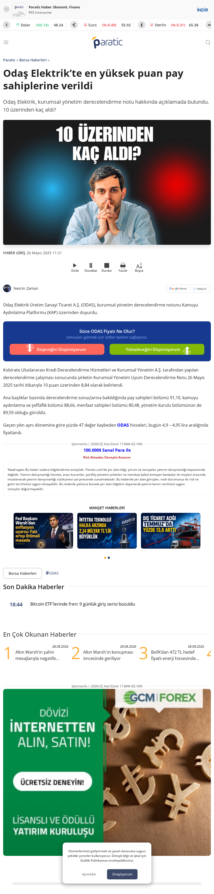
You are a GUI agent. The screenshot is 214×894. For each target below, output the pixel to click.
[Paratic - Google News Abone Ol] (188, 290)
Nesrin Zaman (26, 288)
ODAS (123, 425)
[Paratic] (107, 43)
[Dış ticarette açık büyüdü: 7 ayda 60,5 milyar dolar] (170, 531)
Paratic (9, 59)
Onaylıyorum (122, 874)
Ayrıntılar (89, 874)
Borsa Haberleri (33, 59)
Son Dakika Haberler (33, 586)
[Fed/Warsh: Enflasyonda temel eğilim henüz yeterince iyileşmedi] (43, 531)
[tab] (105, 558)
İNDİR (202, 10)
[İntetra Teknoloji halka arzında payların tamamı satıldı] (107, 531)
